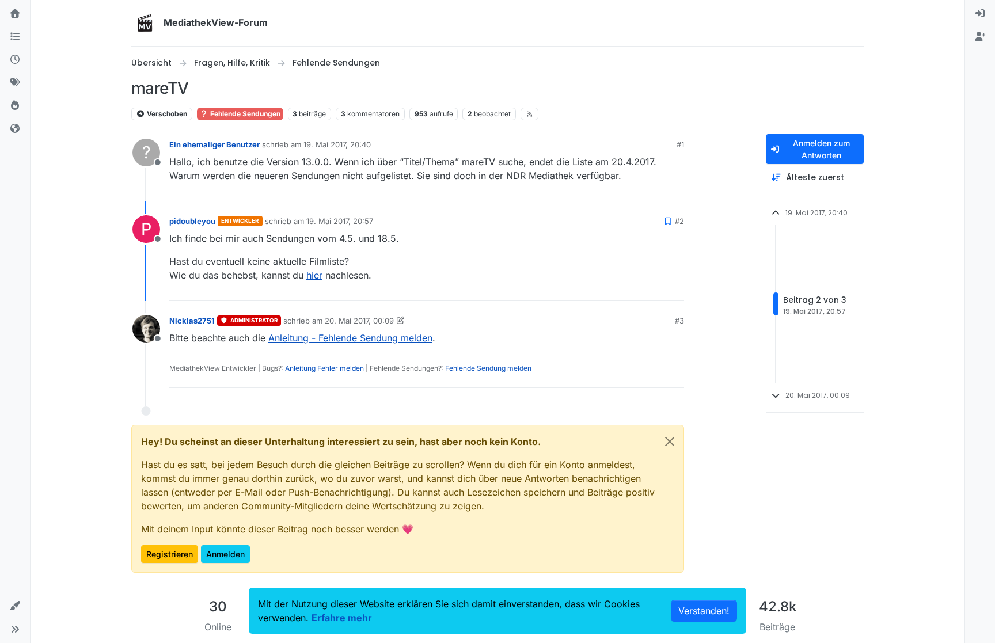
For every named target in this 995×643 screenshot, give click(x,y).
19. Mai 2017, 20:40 (337, 144)
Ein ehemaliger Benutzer (214, 144)
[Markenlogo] (145, 23)
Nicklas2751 (192, 320)
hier (314, 275)
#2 (679, 221)
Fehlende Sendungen (244, 113)
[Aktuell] (15, 60)
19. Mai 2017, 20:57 (339, 221)
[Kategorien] (15, 37)
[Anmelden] (980, 14)
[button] (15, 606)
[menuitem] (980, 14)
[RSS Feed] (529, 114)
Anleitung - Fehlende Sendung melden (350, 338)
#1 (680, 144)
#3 (679, 320)
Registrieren (169, 554)
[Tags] (15, 83)
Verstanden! (704, 611)
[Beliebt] (15, 106)
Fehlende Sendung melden (488, 368)
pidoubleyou (192, 221)
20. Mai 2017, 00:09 (359, 320)
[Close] (669, 441)
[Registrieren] (980, 37)
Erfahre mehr (342, 617)
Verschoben (166, 113)
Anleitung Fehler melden (324, 368)
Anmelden (225, 554)
